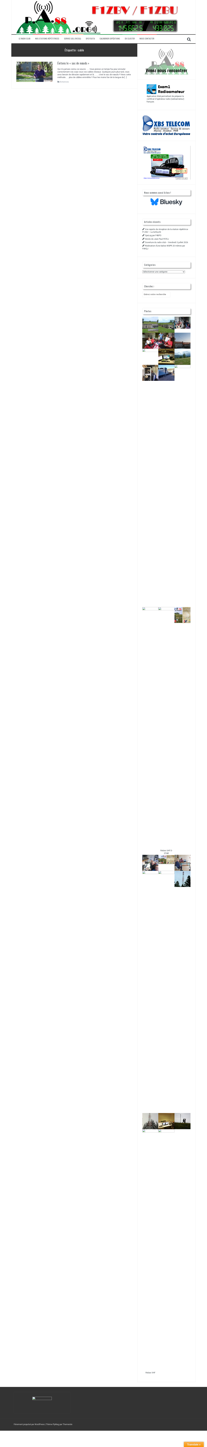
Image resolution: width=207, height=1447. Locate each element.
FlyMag (56, 1424)
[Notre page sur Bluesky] (166, 202)
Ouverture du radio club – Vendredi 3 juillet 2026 (166, 242)
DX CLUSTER (130, 38)
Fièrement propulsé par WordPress (29, 1424)
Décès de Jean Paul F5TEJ (157, 239)
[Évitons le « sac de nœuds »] (34, 72)
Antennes (64, 82)
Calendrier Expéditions (110, 38)
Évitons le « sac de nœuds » (73, 63)
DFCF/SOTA (90, 38)
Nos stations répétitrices (47, 38)
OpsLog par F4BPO (153, 235)
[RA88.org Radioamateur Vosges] (97, 17)
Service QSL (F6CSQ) (72, 38)
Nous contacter (147, 38)
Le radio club (24, 38)
